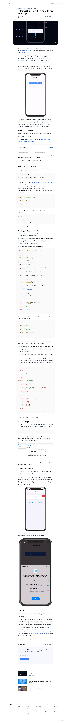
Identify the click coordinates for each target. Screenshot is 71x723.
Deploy (18, 711)
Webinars (37, 711)
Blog (9, 3)
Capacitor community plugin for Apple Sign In (41, 182)
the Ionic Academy (27, 50)
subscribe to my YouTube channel (35, 638)
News (36, 713)
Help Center (55, 706)
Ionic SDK (28, 706)
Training (55, 711)
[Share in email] (50, 16)
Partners (55, 708)
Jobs (45, 709)
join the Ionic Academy (40, 633)
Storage (27, 713)
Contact (46, 713)
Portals (27, 714)
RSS (62, 3)
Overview (19, 706)
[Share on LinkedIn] (49, 16)
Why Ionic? (19, 713)
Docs (36, 708)
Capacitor (32, 170)
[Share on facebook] (45, 16)
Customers (46, 708)
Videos (37, 714)
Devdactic (24, 52)
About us (46, 706)
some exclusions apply (23, 60)
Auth (27, 711)
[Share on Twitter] (47, 16)
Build (18, 708)
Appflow (27, 708)
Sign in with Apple (33, 55)
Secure (18, 709)
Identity (27, 709)
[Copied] (52, 16)
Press (45, 711)
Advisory (55, 709)
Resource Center (38, 706)
